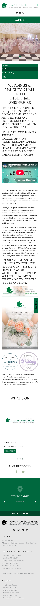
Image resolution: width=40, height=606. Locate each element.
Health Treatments (10, 595)
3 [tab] (22, 459)
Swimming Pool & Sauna (11, 593)
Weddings (5, 69)
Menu (21, 19)
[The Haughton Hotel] (20, 6)
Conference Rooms (10, 585)
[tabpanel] (20, 42)
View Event (10, 451)
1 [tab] (20, 56)
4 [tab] (23, 501)
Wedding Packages (8, 73)
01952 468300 (8, 540)
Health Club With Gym (11, 590)
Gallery (4, 77)
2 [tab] (20, 459)
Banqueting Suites (9, 588)
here (25, 384)
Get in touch (20, 513)
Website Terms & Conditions (13, 598)
